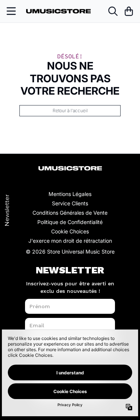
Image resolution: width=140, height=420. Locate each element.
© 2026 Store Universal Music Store (70, 251)
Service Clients (70, 203)
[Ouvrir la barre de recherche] (112, 11)
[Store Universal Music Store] (58, 11)
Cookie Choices (70, 231)
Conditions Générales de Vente (70, 212)
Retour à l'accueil (70, 110)
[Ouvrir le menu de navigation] (11, 11)
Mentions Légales (70, 194)
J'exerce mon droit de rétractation (70, 240)
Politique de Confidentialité (70, 222)
